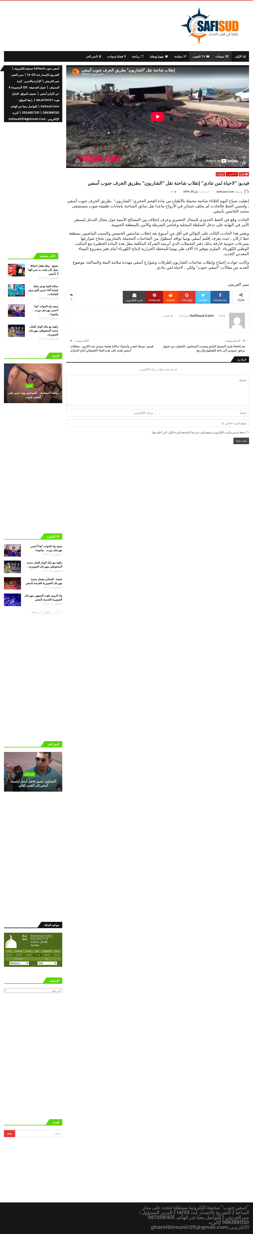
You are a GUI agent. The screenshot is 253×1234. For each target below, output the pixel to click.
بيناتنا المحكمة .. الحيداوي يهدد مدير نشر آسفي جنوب (33, 395)
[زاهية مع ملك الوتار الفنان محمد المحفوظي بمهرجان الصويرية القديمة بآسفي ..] (16, 331)
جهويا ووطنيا (157, 56)
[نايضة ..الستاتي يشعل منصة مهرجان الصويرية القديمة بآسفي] (12, 583)
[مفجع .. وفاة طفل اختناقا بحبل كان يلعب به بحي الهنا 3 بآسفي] (16, 270)
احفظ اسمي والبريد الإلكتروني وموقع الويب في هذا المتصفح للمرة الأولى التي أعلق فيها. (198, 432)
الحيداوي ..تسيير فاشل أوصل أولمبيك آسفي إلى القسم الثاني (33, 783)
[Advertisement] (94, 25)
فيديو (242, 174)
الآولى (238, 56)
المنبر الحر (92, 56)
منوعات (219, 56)
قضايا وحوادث (115, 56)
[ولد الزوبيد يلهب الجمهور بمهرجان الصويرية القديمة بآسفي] (12, 600)
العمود (29, 385)
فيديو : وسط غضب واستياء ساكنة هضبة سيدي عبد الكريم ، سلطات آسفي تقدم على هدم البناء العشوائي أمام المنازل (111, 348)
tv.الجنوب (199, 56)
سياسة (178, 56)
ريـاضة (136, 56)
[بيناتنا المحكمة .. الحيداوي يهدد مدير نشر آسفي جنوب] (33, 383)
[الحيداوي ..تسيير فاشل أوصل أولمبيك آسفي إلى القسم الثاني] (33, 772)
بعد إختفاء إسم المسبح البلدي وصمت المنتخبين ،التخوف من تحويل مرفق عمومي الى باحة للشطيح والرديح (204, 348)
